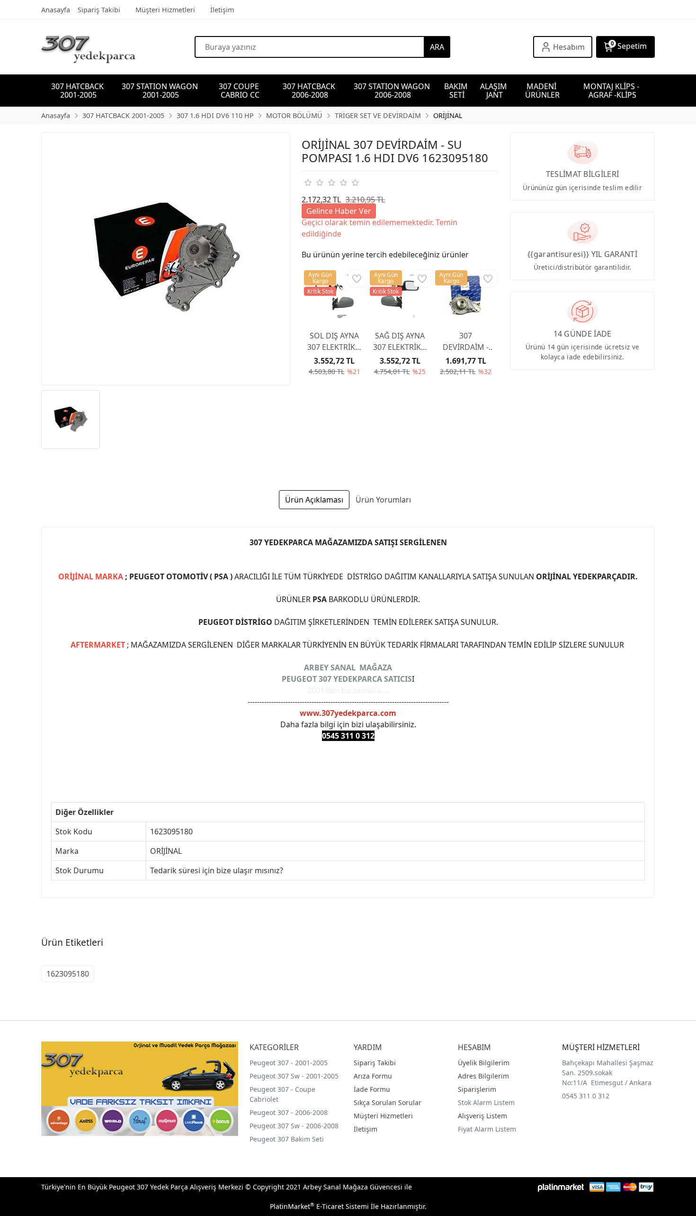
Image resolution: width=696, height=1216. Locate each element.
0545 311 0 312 (585, 1095)
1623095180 (67, 974)
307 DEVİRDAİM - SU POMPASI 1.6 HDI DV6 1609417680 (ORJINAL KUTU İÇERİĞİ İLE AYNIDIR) (466, 341)
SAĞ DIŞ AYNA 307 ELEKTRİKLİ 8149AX (400, 341)
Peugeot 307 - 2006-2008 (289, 1112)
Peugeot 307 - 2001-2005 (289, 1062)
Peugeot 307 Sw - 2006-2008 (294, 1125)
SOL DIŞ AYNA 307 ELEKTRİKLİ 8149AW (334, 341)
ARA (437, 47)
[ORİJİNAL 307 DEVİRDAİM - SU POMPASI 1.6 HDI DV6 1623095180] (166, 258)
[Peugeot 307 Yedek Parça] (118, 47)
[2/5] (313, 182)
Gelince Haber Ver (338, 211)
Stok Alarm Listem (486, 1102)
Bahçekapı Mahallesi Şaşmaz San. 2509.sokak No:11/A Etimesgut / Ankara (607, 1072)
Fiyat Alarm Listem (487, 1129)
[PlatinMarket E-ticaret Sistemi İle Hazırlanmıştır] (561, 1187)
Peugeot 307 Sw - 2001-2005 (294, 1075)
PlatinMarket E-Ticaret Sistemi (319, 1206)
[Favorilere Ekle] (356, 278)
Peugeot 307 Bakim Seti (287, 1138)
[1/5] (307, 182)
